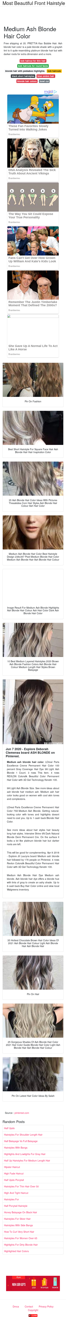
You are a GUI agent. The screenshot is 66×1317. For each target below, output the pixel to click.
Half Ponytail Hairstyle (15, 1205)
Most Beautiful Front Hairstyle (34, 3)
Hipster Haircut (12, 1167)
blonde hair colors (27, 81)
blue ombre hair (45, 76)
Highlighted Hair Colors (16, 1251)
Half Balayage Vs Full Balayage (21, 1141)
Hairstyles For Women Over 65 (20, 1238)
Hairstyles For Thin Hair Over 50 (21, 1186)
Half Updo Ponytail (14, 1180)
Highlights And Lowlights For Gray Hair (25, 1154)
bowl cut (44, 81)
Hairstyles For (11, 1199)
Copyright (33, 1310)
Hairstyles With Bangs (15, 1147)
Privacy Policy (46, 1306)
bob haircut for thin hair (33, 60)
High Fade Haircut (14, 1173)
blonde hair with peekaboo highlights (25, 71)
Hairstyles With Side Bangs (18, 1225)
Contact (29, 1306)
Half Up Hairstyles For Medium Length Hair (27, 1160)
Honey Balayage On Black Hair (20, 1212)
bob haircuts (54, 71)
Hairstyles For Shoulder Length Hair (23, 1134)
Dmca (16, 1306)
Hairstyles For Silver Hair (17, 1218)
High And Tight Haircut (16, 1193)
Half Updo (9, 1128)
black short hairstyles (23, 76)
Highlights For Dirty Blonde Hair (21, 1244)
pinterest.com (22, 1112)
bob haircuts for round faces (33, 65)
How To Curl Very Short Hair (19, 1231)
